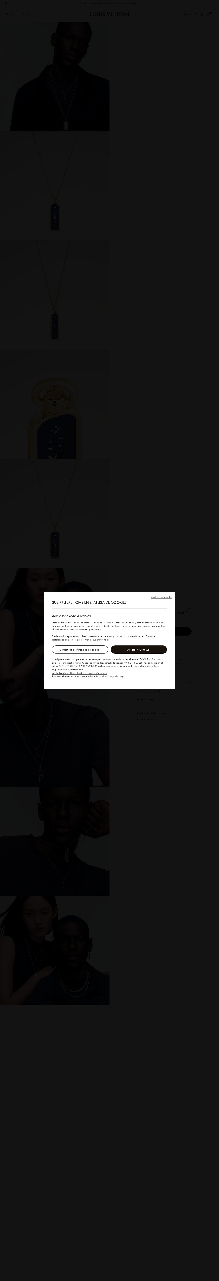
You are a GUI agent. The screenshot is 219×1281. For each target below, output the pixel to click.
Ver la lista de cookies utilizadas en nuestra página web (79, 672)
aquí (122, 676)
